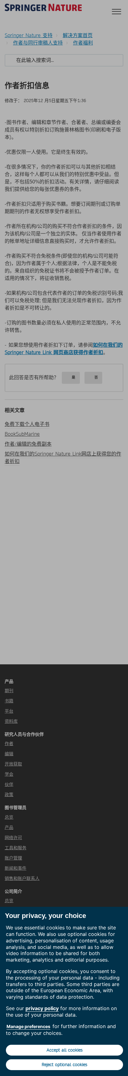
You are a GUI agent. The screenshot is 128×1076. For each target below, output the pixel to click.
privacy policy (42, 1008)
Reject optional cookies (64, 1064)
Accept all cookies (65, 1050)
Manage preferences (28, 1026)
